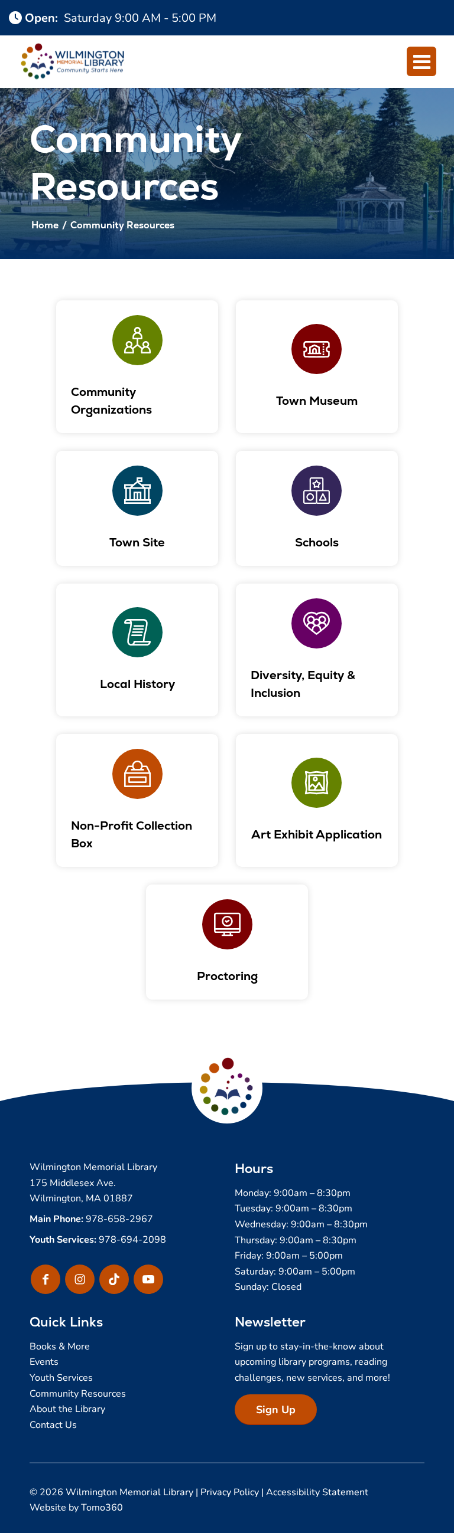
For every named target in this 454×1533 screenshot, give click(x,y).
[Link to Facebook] (45, 1279)
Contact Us (53, 1424)
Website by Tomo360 (76, 1507)
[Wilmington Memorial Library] (73, 61)
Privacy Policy (229, 1491)
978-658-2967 (119, 1218)
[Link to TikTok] (114, 1279)
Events (44, 1361)
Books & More (60, 1345)
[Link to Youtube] (148, 1279)
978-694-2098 (132, 1239)
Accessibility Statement (317, 1491)
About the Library (67, 1408)
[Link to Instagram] (80, 1279)
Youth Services (61, 1377)
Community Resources (78, 1393)
